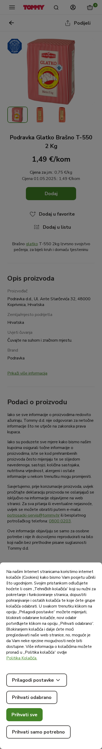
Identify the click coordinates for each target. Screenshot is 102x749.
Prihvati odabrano (32, 697)
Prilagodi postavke (33, 680)
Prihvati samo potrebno (38, 732)
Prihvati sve (24, 715)
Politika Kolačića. (21, 658)
